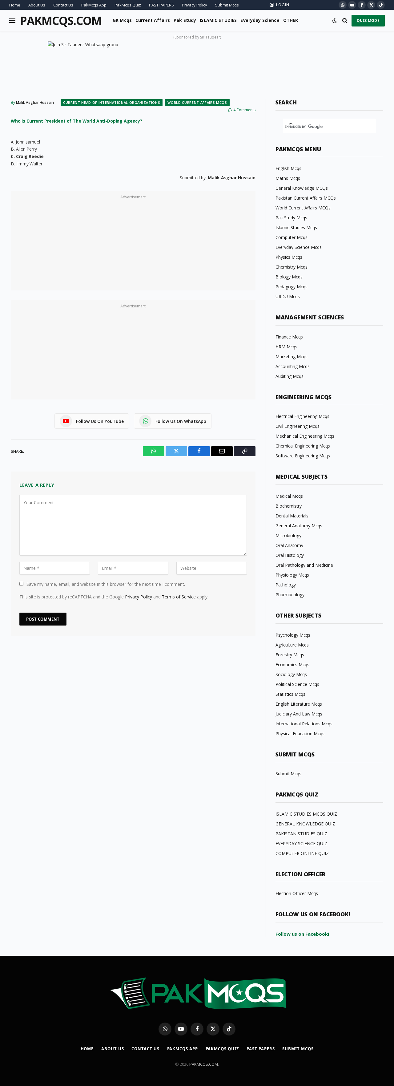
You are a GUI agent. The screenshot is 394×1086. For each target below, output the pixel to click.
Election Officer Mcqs (296, 893)
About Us (36, 5)
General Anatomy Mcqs (298, 526)
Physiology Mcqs (292, 575)
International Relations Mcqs (303, 724)
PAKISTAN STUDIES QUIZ (301, 834)
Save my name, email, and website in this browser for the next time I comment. (105, 584)
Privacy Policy (194, 5)
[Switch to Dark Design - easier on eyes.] (334, 20)
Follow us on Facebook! (302, 934)
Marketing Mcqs (291, 356)
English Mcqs (288, 168)
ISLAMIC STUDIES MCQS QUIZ (306, 814)
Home (14, 5)
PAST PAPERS (161, 5)
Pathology (285, 585)
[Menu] (12, 20)
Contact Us (63, 5)
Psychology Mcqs (292, 635)
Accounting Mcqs (292, 366)
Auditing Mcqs (289, 376)
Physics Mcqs (288, 257)
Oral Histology (289, 555)
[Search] (345, 20)
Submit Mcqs (227, 5)
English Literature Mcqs (298, 704)
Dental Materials (291, 516)
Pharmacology (289, 595)
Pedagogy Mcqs (291, 287)
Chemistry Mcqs (291, 267)
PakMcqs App (94, 5)
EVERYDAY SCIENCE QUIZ (301, 843)
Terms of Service (179, 597)
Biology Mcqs (289, 277)
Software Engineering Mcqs (302, 456)
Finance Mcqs (289, 337)
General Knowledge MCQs (301, 188)
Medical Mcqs (289, 496)
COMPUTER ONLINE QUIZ (302, 853)
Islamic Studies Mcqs (296, 227)
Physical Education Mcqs (299, 733)
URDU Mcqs (287, 296)
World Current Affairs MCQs (197, 102)
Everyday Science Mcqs (298, 247)
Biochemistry (288, 506)
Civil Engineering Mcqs (297, 426)
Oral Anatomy (289, 545)
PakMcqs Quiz (128, 5)
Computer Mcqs (291, 237)
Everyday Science (259, 20)
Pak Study (185, 20)
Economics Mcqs (292, 664)
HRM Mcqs (286, 347)
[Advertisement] (133, 244)
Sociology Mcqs (291, 674)
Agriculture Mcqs (292, 645)
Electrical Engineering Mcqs (302, 416)
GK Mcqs (122, 20)
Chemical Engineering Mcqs (302, 446)
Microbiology (288, 535)
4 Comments (244, 109)
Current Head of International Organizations (111, 102)
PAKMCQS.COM (203, 1064)
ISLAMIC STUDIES (218, 20)
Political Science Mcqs (297, 684)
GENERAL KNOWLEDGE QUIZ (305, 824)
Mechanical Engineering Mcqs (304, 436)
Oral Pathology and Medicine (304, 565)
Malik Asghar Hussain (35, 102)
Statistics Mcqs (290, 694)
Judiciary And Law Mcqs (298, 714)
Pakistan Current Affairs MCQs (305, 198)
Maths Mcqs (287, 178)
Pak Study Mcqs (291, 218)
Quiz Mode (368, 20)
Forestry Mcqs (289, 655)
